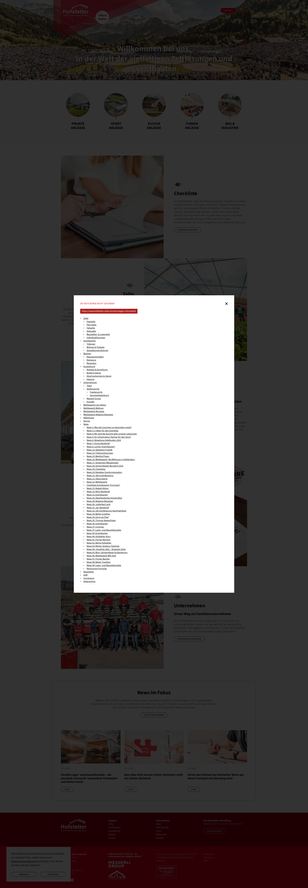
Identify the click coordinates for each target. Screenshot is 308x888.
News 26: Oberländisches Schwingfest (104, 498)
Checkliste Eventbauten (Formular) (103, 485)
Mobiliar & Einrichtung (97, 369)
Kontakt (90, 401)
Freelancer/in (96, 392)
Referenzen (88, 417)
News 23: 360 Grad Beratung (100, 475)
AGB (85, 575)
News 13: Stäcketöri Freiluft (99, 450)
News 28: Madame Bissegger (100, 501)
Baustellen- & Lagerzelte (98, 334)
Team (89, 385)
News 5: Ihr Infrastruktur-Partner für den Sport (109, 437)
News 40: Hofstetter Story (99, 536)
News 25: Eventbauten (97, 494)
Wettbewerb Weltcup (93, 408)
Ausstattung (89, 366)
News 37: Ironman (95, 527)
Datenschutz (89, 581)
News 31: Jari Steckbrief (98, 507)
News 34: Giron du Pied (97, 517)
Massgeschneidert (95, 357)
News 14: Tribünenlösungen (100, 453)
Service (86, 421)
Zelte (85, 318)
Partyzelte (92, 324)
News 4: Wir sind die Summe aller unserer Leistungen (112, 433)
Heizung (90, 379)
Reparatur (92, 363)
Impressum (88, 578)
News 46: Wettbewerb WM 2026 (101, 555)
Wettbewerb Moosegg (93, 411)
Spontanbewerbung (99, 395)
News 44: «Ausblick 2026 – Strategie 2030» (106, 549)
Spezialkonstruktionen (97, 350)
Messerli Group (94, 398)
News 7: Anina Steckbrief (98, 443)
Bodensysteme (94, 373)
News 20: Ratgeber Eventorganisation (104, 472)
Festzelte (91, 321)
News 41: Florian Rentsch (98, 539)
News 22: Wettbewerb (97, 482)
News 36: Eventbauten (97, 523)
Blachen (87, 353)
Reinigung (91, 360)
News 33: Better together (98, 514)
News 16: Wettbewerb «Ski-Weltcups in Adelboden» (111, 459)
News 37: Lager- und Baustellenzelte (104, 530)
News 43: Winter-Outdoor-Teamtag (103, 546)
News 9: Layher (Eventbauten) (101, 446)
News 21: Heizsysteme (97, 478)
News (86, 424)
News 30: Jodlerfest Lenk (98, 504)
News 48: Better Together (99, 562)
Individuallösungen (96, 337)
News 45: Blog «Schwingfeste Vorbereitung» (107, 552)
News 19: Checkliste (96, 469)
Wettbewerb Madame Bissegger (98, 414)
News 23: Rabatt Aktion (98, 488)
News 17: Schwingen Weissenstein (103, 462)
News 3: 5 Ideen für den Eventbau (102, 430)
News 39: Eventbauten (97, 533)
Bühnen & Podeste (95, 347)
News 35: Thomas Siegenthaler (101, 520)
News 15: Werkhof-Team (98, 456)
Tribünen (91, 344)
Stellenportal (93, 389)
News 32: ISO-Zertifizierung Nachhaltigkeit (106, 510)
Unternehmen (90, 382)
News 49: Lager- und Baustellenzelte (104, 565)
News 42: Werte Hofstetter (99, 543)
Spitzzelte (91, 331)
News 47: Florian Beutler (98, 559)
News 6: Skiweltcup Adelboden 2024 (104, 440)
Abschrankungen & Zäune (99, 376)
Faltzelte (91, 328)
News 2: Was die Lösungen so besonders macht (109, 427)
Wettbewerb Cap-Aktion (94, 405)
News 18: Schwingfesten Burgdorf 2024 (105, 466)
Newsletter (88, 571)
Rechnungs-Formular (97, 568)
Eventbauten (89, 340)
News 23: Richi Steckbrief (98, 491)
